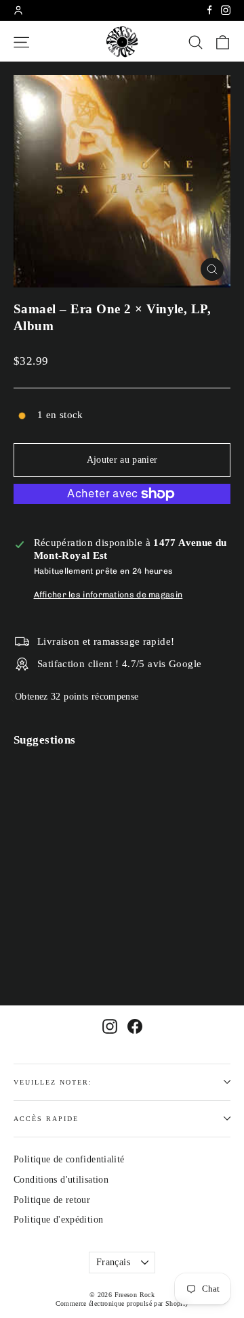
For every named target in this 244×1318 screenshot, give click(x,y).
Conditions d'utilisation (61, 1180)
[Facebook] (209, 10)
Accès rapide (46, 1118)
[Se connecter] (18, 10)
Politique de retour (52, 1200)
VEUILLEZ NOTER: (53, 1082)
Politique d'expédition (58, 1219)
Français (113, 1262)
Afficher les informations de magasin (108, 594)
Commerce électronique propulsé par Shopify (122, 1303)
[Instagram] (225, 10)
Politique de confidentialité (69, 1159)
